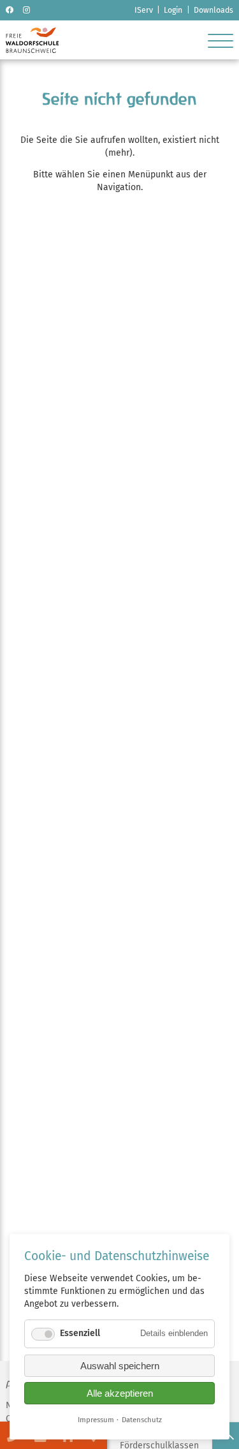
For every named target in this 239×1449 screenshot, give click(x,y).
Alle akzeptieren (120, 1393)
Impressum (96, 1419)
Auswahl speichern (119, 1365)
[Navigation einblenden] (220, 40)
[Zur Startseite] (32, 50)
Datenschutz (142, 1419)
